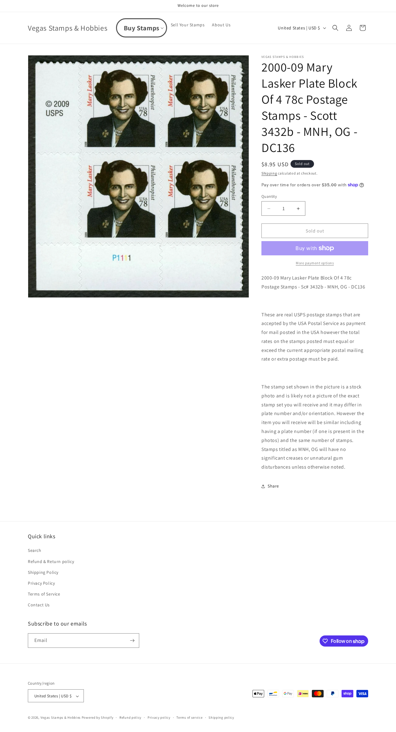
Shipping (269, 173)
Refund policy (130, 717)
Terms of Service (44, 594)
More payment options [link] (315, 263)
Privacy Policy (41, 583)
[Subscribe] (132, 640)
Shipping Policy (43, 572)
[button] (141, 27)
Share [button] (273, 486)
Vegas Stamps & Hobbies (61, 718)
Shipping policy (221, 717)
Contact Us (39, 605)
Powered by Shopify (98, 718)
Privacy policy (159, 717)
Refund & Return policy (51, 561)
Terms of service (189, 717)
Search (34, 550)
